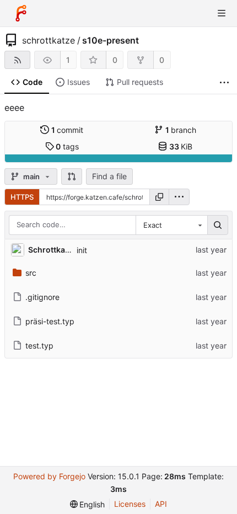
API (161, 503)
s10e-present (110, 40)
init (82, 250)
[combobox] (171, 225)
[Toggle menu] (221, 13)
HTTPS (22, 196)
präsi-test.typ (49, 321)
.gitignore (42, 297)
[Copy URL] (159, 197)
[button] (71, 176)
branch (181, 130)
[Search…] (217, 225)
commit (67, 130)
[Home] (21, 13)
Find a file (109, 176)
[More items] (224, 82)
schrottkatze (48, 40)
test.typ (39, 345)
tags (67, 146)
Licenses (130, 503)
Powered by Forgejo (49, 476)
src (30, 272)
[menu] (179, 197)
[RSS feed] (17, 60)
